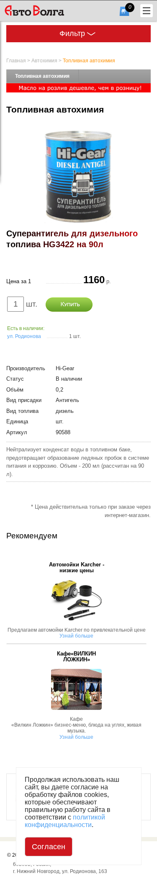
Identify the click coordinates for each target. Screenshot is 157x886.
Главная (16, 61)
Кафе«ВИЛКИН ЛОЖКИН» (76, 657)
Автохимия (44, 61)
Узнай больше (76, 636)
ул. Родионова (24, 336)
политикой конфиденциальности (65, 821)
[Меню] (146, 10)
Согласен (48, 846)
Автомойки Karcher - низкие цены (76, 568)
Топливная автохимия (89, 61)
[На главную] (47, 10)
